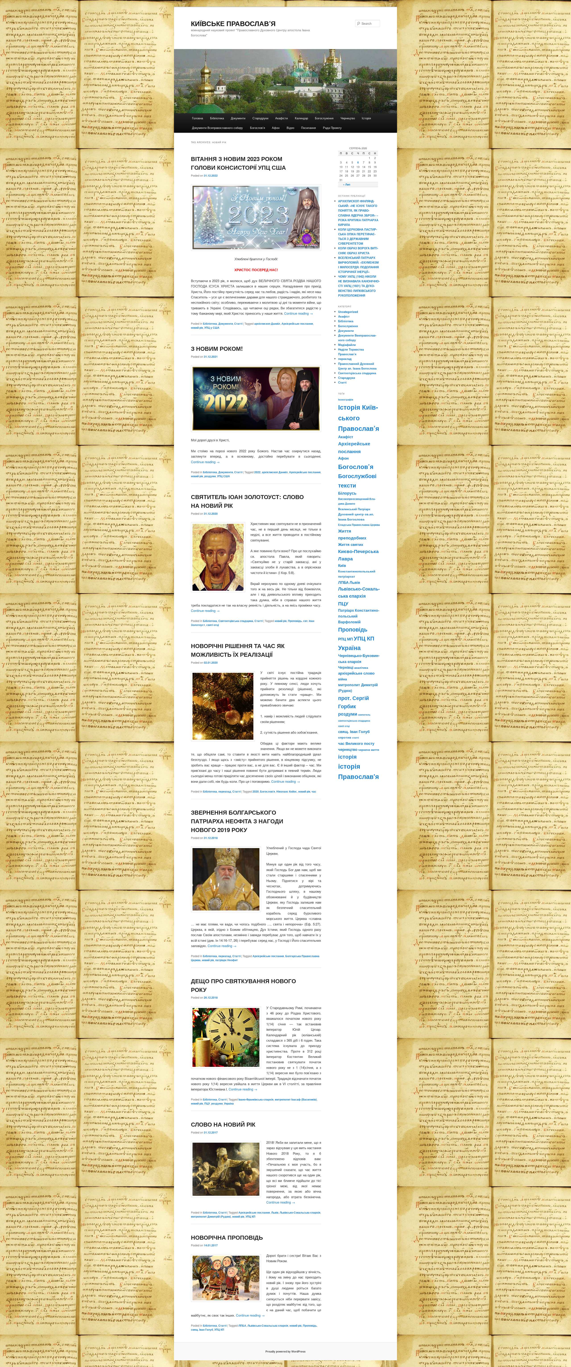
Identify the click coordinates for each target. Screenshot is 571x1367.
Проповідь (295, 621)
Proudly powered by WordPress (285, 1351)
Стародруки (260, 118)
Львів (274, 1212)
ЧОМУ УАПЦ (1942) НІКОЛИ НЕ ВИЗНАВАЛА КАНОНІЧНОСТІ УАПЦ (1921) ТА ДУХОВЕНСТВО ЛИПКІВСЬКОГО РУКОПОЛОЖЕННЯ (359, 285)
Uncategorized (348, 312)
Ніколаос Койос (286, 791)
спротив (344, 737)
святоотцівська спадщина (354, 720)
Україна (229, 1103)
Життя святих (350, 544)
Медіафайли (347, 345)
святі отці (212, 625)
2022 (257, 472)
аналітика (361, 667)
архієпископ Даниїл (267, 324)
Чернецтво (348, 118)
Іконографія (345, 399)
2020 (255, 791)
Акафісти (281, 118)
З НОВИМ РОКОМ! (217, 348)
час (314, 791)
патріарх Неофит (226, 960)
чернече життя (368, 750)
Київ (342, 565)
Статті (238, 324)
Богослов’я (257, 128)
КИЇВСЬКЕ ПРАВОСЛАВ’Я (233, 23)
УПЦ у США (211, 328)
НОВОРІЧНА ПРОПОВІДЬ (227, 1237)
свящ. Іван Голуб (202, 1330)
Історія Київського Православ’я (358, 417)
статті (355, 737)
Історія (366, 118)
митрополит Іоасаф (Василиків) (296, 1099)
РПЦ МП (345, 639)
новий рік (197, 328)
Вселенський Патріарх (354, 509)
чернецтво (347, 749)
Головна (197, 118)
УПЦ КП (250, 1216)
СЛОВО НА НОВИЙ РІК (223, 1124)
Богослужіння (324, 118)
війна (342, 679)
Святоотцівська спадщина (235, 621)
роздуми (210, 476)
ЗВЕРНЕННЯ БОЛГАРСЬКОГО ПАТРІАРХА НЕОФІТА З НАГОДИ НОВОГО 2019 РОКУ (237, 821)
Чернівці (345, 667)
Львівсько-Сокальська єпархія (300, 1212)
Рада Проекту (332, 128)
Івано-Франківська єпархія (255, 1099)
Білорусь (347, 493)
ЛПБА (242, 1326)
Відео (290, 128)
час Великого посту (356, 743)
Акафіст (344, 316)
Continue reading (298, 313)
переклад (224, 791)
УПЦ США (223, 476)
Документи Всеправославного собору (217, 128)
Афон (275, 128)
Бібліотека (217, 118)
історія (347, 756)
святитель (364, 714)
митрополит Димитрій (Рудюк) (211, 1216)
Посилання (308, 128)
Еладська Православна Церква (359, 525)
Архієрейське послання (297, 324)
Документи (238, 118)
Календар (301, 118)
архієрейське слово (356, 673)
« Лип (346, 184)
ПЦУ (207, 1103)
